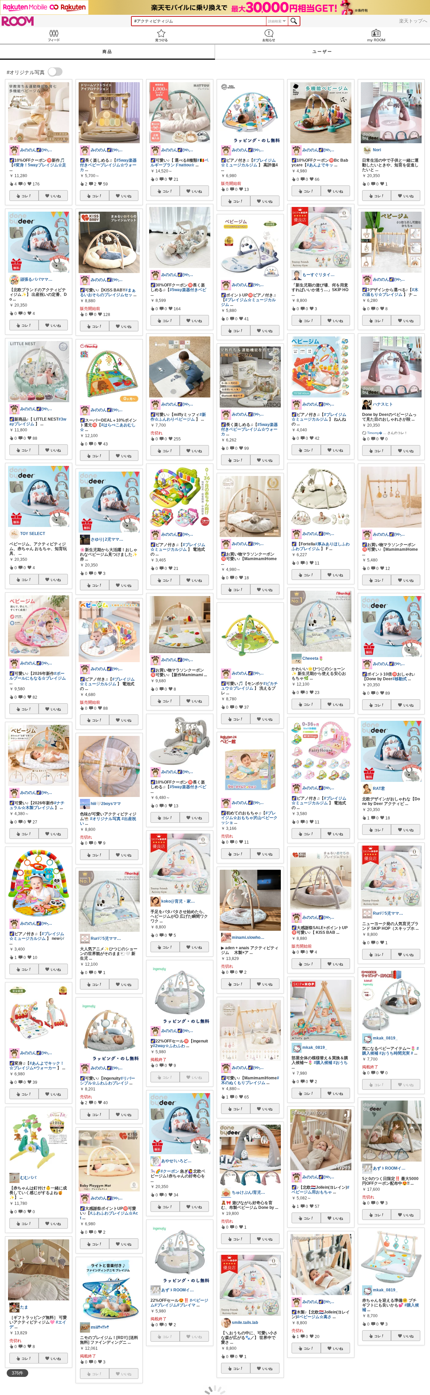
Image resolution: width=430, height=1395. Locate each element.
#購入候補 (323, 1062)
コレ (25, 196)
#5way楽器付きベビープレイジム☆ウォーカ (108, 165)
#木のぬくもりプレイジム (250, 1080)
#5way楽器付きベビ (188, 289)
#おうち (340, 1062)
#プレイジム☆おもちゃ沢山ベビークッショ (249, 818)
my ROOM (376, 35)
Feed (54, 35)
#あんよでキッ (320, 165)
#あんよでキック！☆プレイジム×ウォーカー (36, 1065)
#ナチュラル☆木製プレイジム (36, 805)
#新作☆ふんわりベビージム (178, 417)
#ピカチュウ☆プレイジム (249, 686)
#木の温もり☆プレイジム (390, 292)
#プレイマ (186, 1305)
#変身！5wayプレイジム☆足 (39, 165)
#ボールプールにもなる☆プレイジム (37, 676)
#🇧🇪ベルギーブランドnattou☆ (179, 162)
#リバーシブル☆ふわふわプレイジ (107, 1080)
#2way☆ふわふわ (169, 1045)
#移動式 (399, 679)
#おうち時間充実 (394, 1053)
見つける (161, 35)
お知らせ (268, 35)
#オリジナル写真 (105, 818)
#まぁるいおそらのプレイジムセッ (108, 292)
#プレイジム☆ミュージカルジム (36, 936)
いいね (56, 196)
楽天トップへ (413, 20)
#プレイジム (166, 1305)
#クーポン (170, 1171)
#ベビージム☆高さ (314, 1316)
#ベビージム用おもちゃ (320, 1189)
